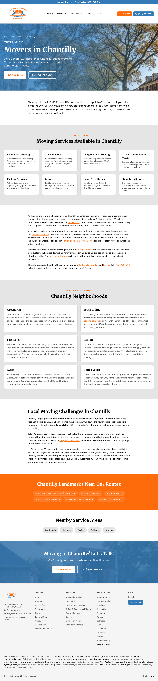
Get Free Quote (15, 75)
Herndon (94, 265)
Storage (69, 617)
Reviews (89, 14)
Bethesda (101, 621)
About (49, 14)
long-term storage (64, 662)
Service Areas (74, 14)
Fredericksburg (103, 640)
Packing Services (73, 613)
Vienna (14, 665)
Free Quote (40, 609)
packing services (92, 320)
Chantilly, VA (58, 656)
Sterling (109, 530)
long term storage (58, 256)
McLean (149, 662)
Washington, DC (101, 656)
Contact (99, 14)
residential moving (40, 234)
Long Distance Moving (75, 605)
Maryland (101, 605)
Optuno (151, 676)
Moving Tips (40, 605)
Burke (99, 625)
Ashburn (95, 530)
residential (134, 656)
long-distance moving (99, 659)
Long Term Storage (74, 621)
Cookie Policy (40, 625)
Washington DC (103, 597)
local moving (74, 222)
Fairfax (106, 265)
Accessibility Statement (45, 629)
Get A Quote (124, 13)
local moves (78, 659)
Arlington (101, 613)
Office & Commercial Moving (78, 609)
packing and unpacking (25, 662)
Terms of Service (42, 617)
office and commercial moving (79, 240)
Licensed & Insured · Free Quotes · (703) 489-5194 (79, 2)
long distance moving (69, 440)
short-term (46, 662)
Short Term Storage (74, 625)
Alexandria (101, 609)
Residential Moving (74, 597)
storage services (84, 249)
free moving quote (125, 665)
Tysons (7, 665)
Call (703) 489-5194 (42, 75)
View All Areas (103, 644)
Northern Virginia (104, 601)
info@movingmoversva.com (19, 614)
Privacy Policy (41, 621)
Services (60, 14)
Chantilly (101, 632)
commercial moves (12, 659)
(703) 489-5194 (145, 13)
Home (6, 36)
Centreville (83, 265)
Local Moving (71, 601)
